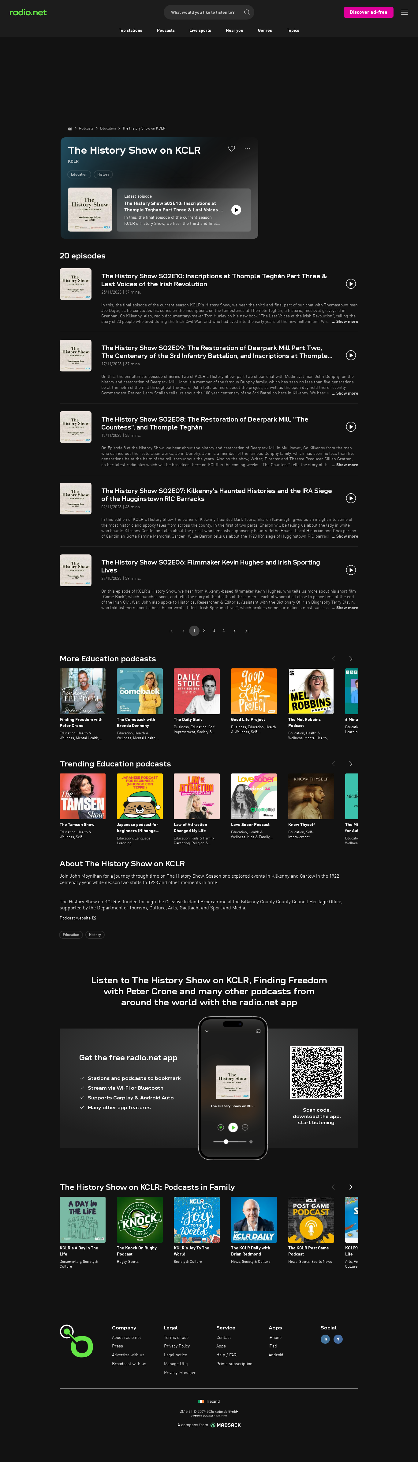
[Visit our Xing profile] (338, 1339)
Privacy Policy (177, 1346)
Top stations (130, 30)
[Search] (247, 12)
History (103, 175)
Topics (293, 30)
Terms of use (176, 1338)
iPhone (275, 1338)
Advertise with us (128, 1355)
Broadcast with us (129, 1364)
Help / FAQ (226, 1355)
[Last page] (247, 631)
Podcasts (166, 30)
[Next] (351, 656)
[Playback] (236, 210)
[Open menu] (404, 12)
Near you (234, 30)
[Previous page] (183, 631)
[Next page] (235, 631)
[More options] (247, 148)
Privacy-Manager (180, 1373)
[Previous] (333, 656)
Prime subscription (234, 1364)
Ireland (212, 1401)
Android (276, 1355)
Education (79, 175)
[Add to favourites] (232, 148)
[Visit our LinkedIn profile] (325, 1339)
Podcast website (75, 918)
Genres (265, 30)
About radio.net (126, 1338)
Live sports (200, 30)
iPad (273, 1346)
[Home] (70, 128)
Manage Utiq (176, 1364)
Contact (223, 1338)
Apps (221, 1346)
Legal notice (175, 1355)
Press (117, 1346)
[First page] (171, 631)
